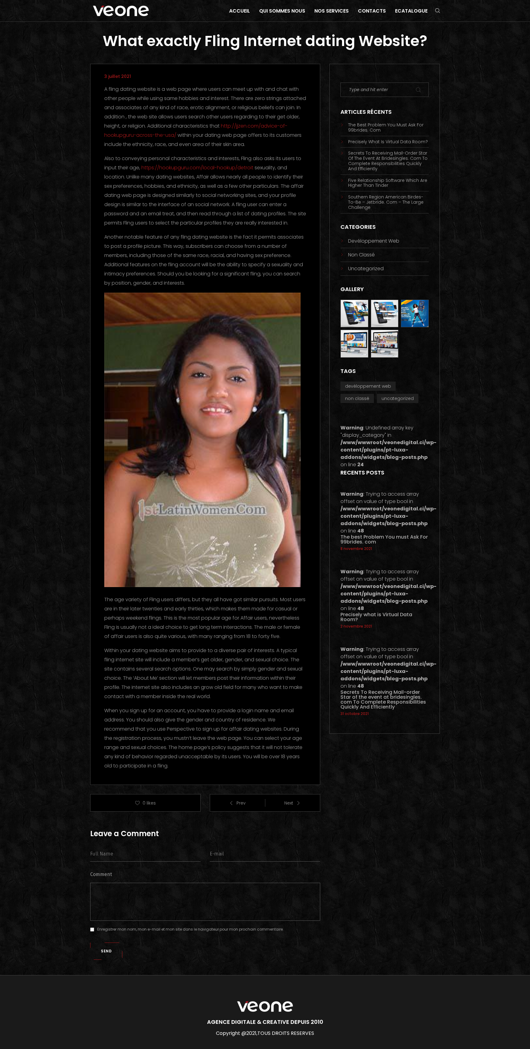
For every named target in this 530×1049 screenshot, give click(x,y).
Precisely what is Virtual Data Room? (388, 141)
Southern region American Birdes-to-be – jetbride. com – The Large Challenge (386, 202)
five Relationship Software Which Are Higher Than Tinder (387, 183)
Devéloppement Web (373, 241)
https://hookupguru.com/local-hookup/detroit (197, 167)
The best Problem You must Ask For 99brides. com (386, 127)
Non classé (361, 255)
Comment (101, 874)
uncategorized (366, 268)
